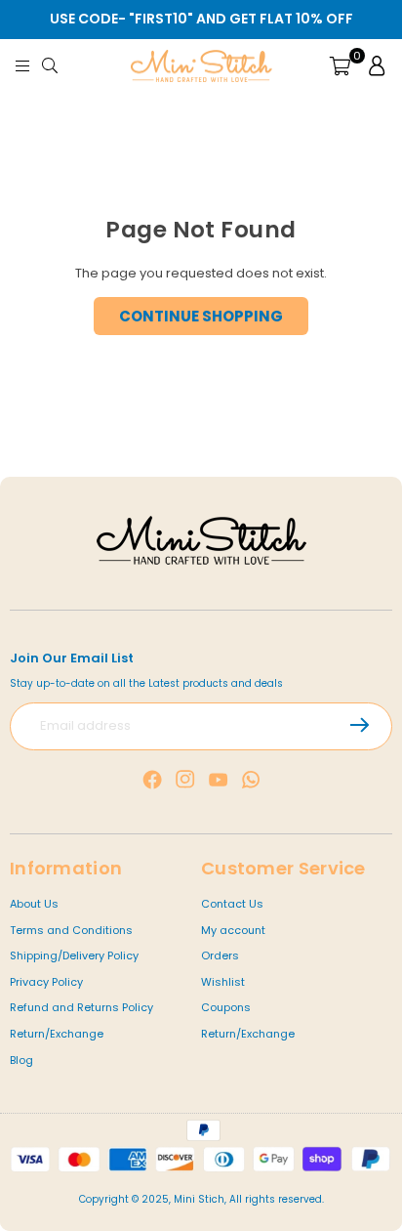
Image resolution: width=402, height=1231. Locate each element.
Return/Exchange (56, 1033)
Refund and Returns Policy (81, 1007)
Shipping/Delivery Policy (74, 955)
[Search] (53, 65)
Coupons (226, 1007)
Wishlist (223, 982)
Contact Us (232, 904)
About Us (34, 904)
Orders (220, 955)
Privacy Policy (46, 982)
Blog (21, 1060)
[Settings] (372, 65)
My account (233, 930)
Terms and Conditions (71, 930)
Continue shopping (201, 316)
